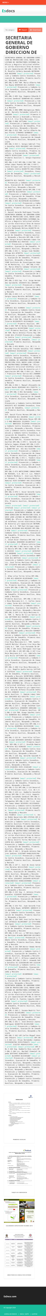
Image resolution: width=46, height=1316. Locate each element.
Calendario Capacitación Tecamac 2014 (19, 1226)
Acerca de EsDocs (10, 1314)
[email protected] (25, 73)
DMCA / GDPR (24, 1314)
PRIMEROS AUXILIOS (19, 1139)
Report (24, 30)
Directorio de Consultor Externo (19, 1275)
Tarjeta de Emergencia (19, 1192)
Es (8, 10)
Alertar (34, 1314)
